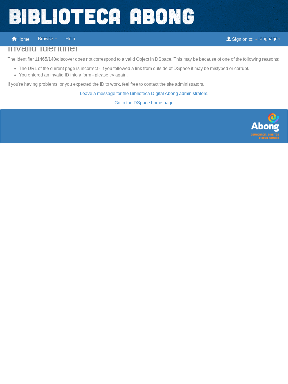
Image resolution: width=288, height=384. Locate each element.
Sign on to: (243, 39)
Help (70, 38)
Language (267, 38)
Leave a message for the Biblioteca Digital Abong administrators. (144, 93)
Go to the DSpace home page (144, 102)
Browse (46, 38)
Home (23, 39)
